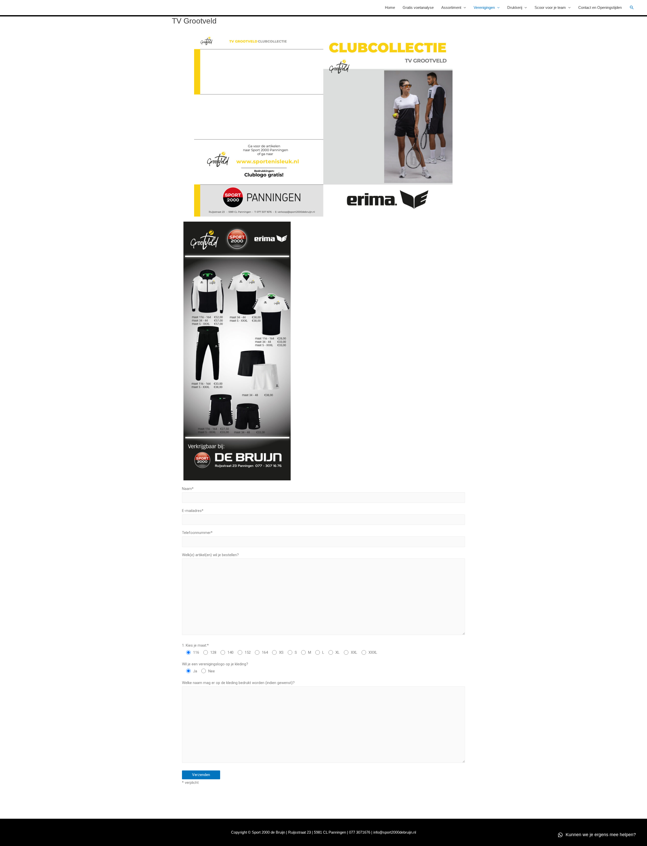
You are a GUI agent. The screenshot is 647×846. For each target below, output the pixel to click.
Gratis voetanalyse (418, 7)
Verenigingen (484, 7)
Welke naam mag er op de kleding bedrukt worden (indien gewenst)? (238, 682)
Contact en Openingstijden (600, 7)
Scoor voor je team (550, 7)
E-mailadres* (192, 510)
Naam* (188, 488)
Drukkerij (514, 7)
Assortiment (451, 7)
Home (390, 7)
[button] (597, 835)
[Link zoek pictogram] (631, 7)
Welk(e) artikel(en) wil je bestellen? (210, 555)
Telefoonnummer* (197, 532)
